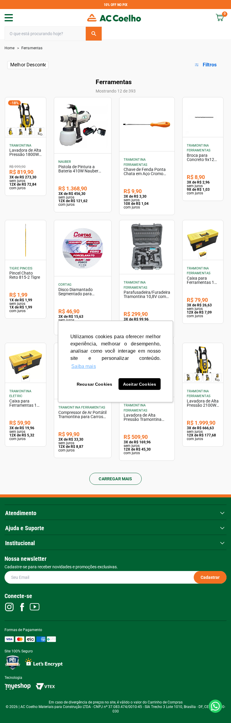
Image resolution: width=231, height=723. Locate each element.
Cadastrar (210, 577)
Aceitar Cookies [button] (139, 384)
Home (10, 48)
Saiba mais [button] (83, 366)
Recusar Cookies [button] (94, 384)
